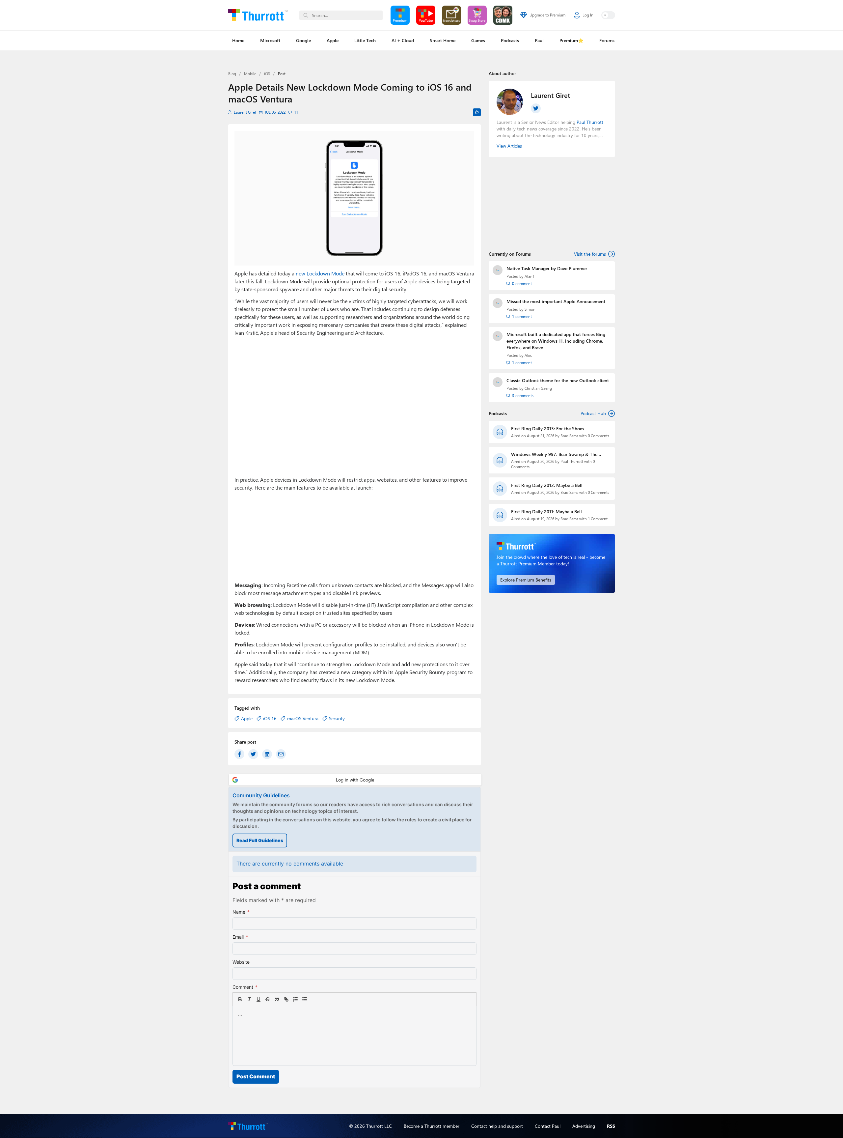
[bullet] (304, 999)
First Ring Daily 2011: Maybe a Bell (546, 511)
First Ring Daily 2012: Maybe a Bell (547, 485)
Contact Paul (547, 1126)
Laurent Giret (245, 112)
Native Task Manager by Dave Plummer (546, 268)
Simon (530, 309)
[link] (313, 999)
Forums (606, 40)
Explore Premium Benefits (525, 580)
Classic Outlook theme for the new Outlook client (557, 380)
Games (478, 40)
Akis (528, 355)
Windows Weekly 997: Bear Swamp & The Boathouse (554, 454)
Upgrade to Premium (547, 15)
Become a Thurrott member (431, 1126)
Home (238, 40)
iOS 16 (270, 718)
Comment (245, 987)
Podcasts (510, 40)
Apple (333, 40)
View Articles (509, 146)
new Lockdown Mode (320, 273)
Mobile (250, 73)
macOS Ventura (302, 718)
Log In (588, 15)
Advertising (583, 1126)
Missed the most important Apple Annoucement (555, 301)
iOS (267, 73)
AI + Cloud (403, 40)
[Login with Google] (355, 779)
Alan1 (529, 276)
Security (337, 718)
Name (241, 912)
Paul (539, 40)
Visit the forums (590, 254)
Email (240, 937)
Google (303, 40)
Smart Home (442, 40)
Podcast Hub (593, 413)
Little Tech (365, 40)
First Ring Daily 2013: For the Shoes (547, 428)
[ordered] (295, 999)
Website (241, 962)
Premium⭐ (571, 40)
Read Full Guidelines (259, 840)
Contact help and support (497, 1126)
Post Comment (255, 1076)
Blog (232, 73)
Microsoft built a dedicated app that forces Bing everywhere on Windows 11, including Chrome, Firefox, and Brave (555, 341)
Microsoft (270, 40)
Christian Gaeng (538, 388)
